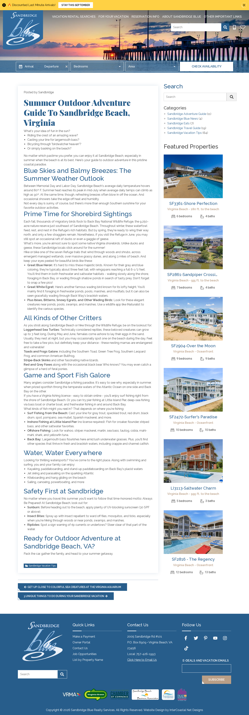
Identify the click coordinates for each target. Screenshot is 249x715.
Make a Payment (84, 636)
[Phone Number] (234, 27)
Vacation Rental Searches (74, 16)
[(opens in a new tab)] (193, 176)
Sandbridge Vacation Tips (42, 565)
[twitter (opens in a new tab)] (196, 638)
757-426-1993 (145, 654)
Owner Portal (81, 642)
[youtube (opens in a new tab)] (215, 638)
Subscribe (216, 679)
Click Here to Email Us (142, 660)
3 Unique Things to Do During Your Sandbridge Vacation (64, 596)
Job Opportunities (85, 654)
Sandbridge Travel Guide (184, 128)
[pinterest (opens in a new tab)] (205, 638)
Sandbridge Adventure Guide (186, 114)
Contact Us (80, 648)
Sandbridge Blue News (182, 118)
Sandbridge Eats (178, 123)
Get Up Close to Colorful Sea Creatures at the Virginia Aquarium (74, 587)
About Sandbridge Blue (181, 16)
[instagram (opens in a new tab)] (225, 638)
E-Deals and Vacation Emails (206, 660)
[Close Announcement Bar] (244, 5)
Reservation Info (145, 16)
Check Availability (206, 66)
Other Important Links (223, 16)
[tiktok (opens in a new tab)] (186, 648)
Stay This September (75, 5)
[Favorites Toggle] (243, 27)
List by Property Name (88, 660)
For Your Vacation (113, 16)
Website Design (154, 710)
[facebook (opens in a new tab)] (186, 638)
